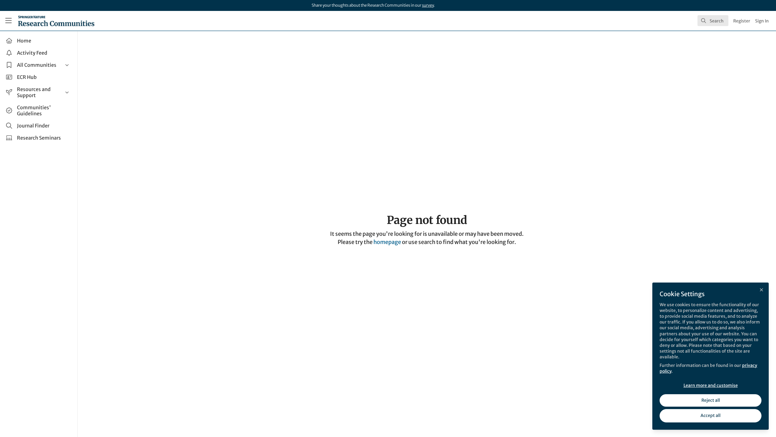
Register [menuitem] (741, 21)
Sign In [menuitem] (762, 21)
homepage (387, 242)
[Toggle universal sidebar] (8, 20)
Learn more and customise (711, 385)
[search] (712, 20)
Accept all (711, 415)
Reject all (710, 400)
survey (428, 5)
